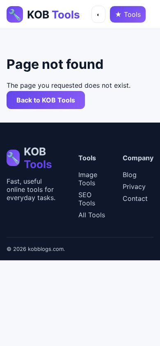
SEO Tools (86, 199)
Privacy (134, 186)
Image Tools (87, 179)
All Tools (91, 215)
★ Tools (128, 14)
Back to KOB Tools (45, 100)
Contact (135, 198)
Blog (130, 175)
